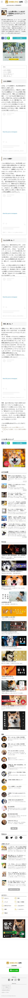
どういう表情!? (7, 72)
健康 (5, 909)
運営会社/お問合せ (6, 990)
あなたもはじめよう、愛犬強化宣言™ (14, 5)
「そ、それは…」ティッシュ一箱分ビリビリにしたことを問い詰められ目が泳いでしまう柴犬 (17, 864)
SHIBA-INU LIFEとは (6, 985)
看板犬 (6, 913)
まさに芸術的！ (8, 70)
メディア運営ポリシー (6, 987)
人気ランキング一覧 (14, 889)
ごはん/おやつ (20, 905)
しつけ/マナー (20, 909)
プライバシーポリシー (6, 988)
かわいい (6, 898)
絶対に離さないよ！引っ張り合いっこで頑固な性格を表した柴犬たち (17, 856)
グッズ (6, 902)
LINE (8, 38)
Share (2, 38)
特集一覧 (14, 828)
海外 (18, 898)
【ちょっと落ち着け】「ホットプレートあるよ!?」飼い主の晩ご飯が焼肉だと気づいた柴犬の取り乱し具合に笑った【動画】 (17, 873)
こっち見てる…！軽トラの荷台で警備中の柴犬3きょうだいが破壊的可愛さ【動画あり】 (17, 847)
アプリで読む (19, 38)
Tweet (5, 38)
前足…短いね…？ (8, 76)
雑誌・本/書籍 (20, 902)
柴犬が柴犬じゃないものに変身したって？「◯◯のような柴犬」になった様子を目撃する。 (13, 429)
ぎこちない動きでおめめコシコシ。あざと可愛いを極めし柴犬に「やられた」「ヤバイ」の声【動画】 (17, 881)
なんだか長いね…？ (9, 74)
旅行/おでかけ (7, 905)
